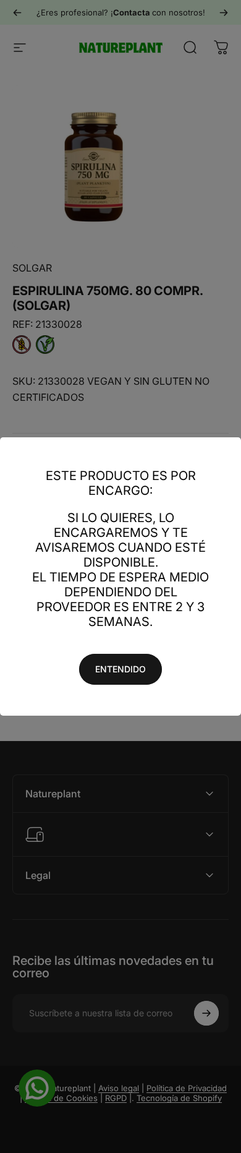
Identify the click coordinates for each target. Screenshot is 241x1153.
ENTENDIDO (120, 669)
